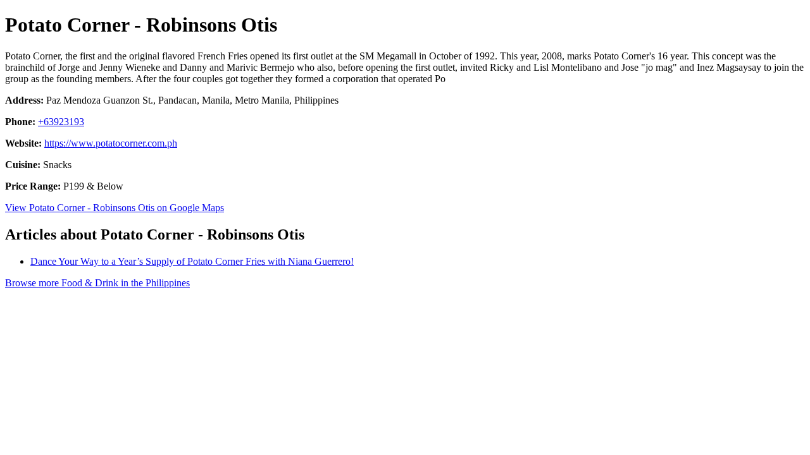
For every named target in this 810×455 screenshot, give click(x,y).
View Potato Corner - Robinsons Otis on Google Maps (114, 207)
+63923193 (61, 121)
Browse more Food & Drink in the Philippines (97, 282)
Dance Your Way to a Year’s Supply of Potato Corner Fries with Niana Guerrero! (192, 261)
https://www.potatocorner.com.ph (110, 143)
